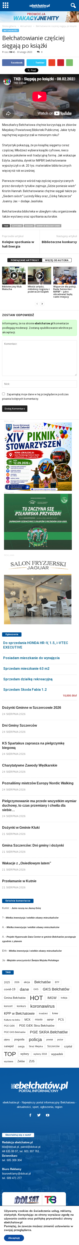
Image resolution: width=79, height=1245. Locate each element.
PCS (61, 1019)
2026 (16, 982)
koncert (8, 1006)
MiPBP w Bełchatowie (48, 225)
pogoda (19, 1039)
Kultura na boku (12, 1020)
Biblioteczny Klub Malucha (12, 288)
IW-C (12, 51)
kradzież (43, 1013)
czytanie (17, 225)
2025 (7, 982)
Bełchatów (42, 982)
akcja (27, 982)
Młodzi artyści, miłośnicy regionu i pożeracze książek (39, 289)
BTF (57, 982)
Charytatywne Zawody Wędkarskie (29, 765)
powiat (49, 1039)
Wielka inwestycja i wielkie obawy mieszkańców (32, 917)
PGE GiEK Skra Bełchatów (36, 1025)
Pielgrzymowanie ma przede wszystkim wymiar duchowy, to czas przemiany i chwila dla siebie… (39, 805)
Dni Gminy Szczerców (19, 725)
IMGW (51, 998)
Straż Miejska (36, 1046)
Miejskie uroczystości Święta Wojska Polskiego (33, 960)
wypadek (57, 1054)
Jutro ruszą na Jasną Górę (26, 908)
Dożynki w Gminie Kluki (21, 827)
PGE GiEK (9, 1025)
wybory (24, 1053)
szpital (68, 1046)
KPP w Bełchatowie (19, 1013)
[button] (72, 5)
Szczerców (53, 1046)
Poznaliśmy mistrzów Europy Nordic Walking (38, 783)
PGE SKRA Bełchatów (49, 1032)
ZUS (32, 1061)
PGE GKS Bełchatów (14, 1032)
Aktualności (26, 26)
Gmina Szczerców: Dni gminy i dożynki (33, 845)
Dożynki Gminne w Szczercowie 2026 (31, 707)
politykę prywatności (48, 1219)
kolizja (64, 997)
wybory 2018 (40, 1054)
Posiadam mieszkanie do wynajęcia (31, 658)
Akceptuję (14, 1238)
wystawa (8, 1061)
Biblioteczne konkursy (59, 242)
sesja (21, 1046)
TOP (10, 1054)
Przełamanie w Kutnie (19, 881)
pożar (60, 1039)
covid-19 (9, 989)
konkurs (21, 1006)
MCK (27, 1019)
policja (35, 1039)
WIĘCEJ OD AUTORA (56, 260)
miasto (39, 1019)
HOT (36, 997)
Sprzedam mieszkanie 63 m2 (26, 668)
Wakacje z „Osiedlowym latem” (26, 863)
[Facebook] (31, 1115)
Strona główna (9, 26)
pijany (7, 1039)
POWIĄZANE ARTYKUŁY (25, 260)
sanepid (8, 1046)
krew (55, 1013)
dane (24, 989)
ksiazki (29, 225)
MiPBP (50, 1020)
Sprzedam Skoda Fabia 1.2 (25, 689)
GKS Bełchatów (56, 989)
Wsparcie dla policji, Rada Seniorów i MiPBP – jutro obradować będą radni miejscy (64, 291)
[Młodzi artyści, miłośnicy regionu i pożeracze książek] (39, 275)
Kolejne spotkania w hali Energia (18, 244)
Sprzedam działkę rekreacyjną (27, 679)
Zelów (21, 1061)
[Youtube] (48, 1115)
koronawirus (42, 1006)
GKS (35, 989)
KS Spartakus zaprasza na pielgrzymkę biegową (33, 745)
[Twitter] (40, 1115)
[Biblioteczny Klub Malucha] (14, 275)
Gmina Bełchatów (14, 997)
